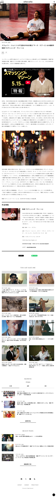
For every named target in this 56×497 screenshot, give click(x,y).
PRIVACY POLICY (35, 485)
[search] (54, 1)
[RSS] (34, 479)
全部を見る (28, 421)
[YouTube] (30, 479)
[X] (25, 479)
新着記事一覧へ (28, 464)
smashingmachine (31, 247)
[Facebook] (21, 479)
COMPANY (26, 485)
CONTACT (20, 485)
